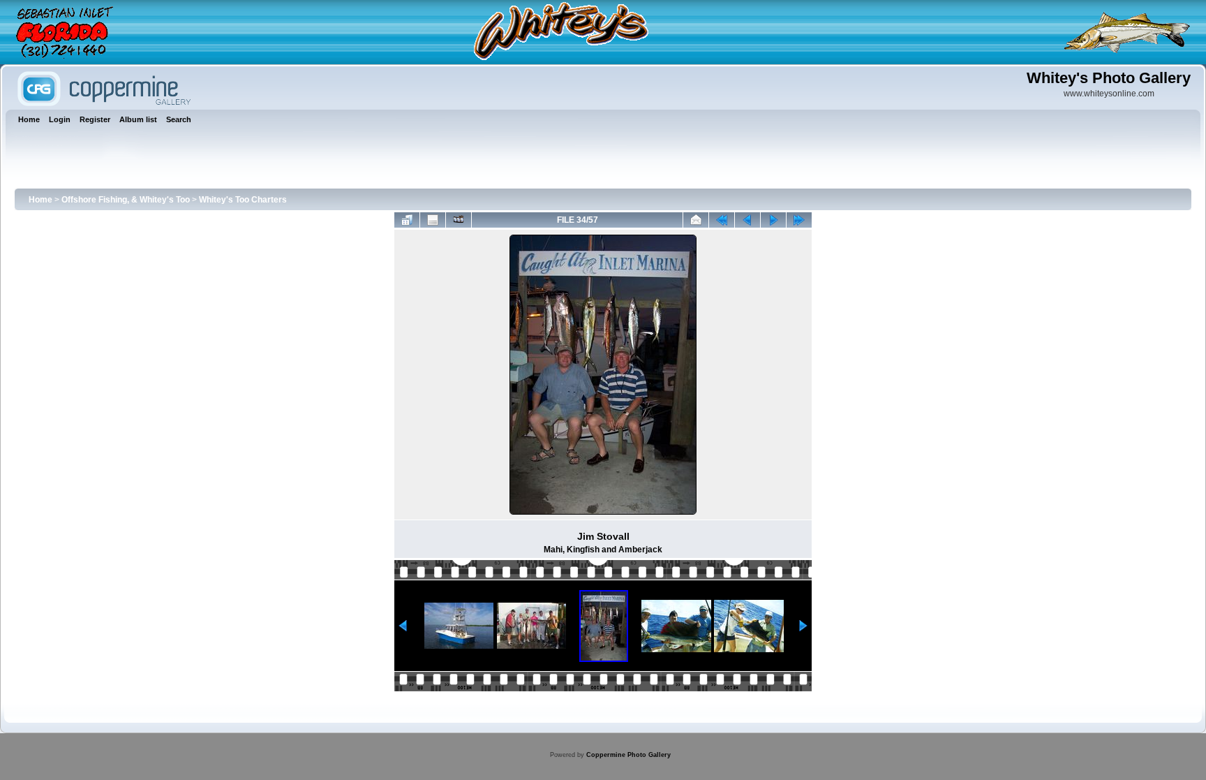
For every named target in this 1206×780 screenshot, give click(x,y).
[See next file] (773, 220)
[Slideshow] (458, 220)
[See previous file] (747, 220)
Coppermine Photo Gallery (628, 754)
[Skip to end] (799, 220)
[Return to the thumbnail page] (406, 220)
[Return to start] (721, 220)
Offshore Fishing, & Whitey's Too (125, 200)
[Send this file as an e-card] (695, 220)
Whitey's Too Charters (243, 200)
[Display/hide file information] (432, 220)
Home (40, 200)
